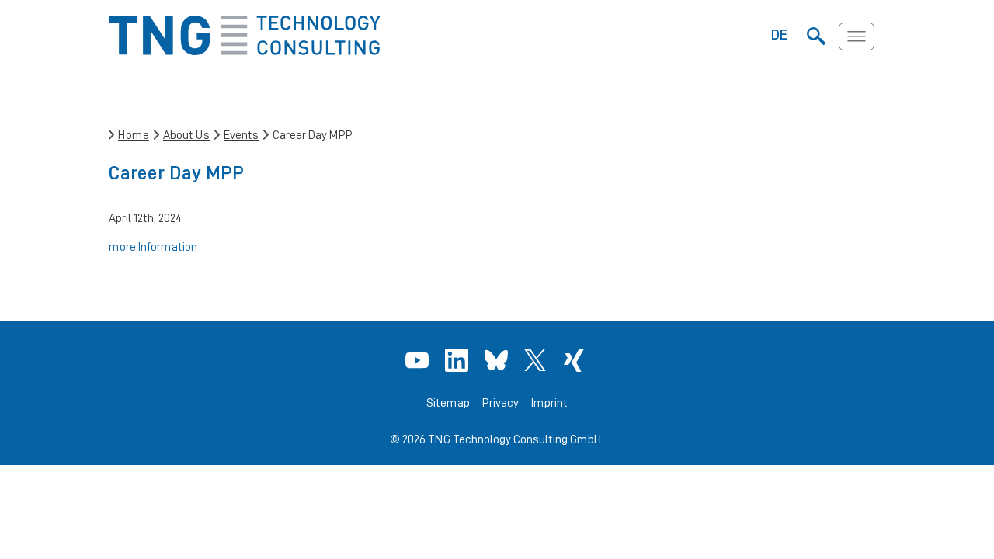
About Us (186, 134)
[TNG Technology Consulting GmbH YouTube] (419, 360)
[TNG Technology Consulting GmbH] (245, 50)
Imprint (549, 402)
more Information (153, 246)
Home (133, 134)
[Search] (815, 36)
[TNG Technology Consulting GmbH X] (537, 360)
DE (779, 34)
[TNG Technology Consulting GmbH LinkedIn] (458, 360)
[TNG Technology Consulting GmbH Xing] (575, 360)
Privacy (500, 402)
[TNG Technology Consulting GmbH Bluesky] (498, 360)
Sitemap (448, 402)
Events (241, 134)
